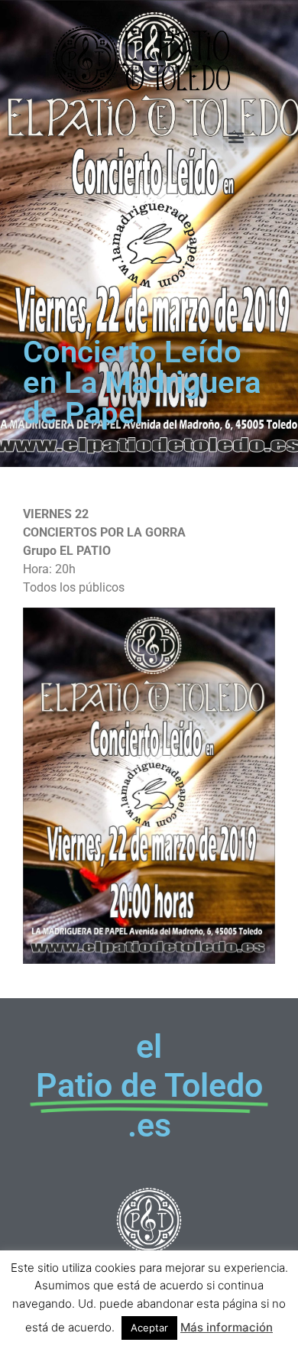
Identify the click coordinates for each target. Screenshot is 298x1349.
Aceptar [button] (149, 1327)
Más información (226, 1327)
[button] (235, 138)
